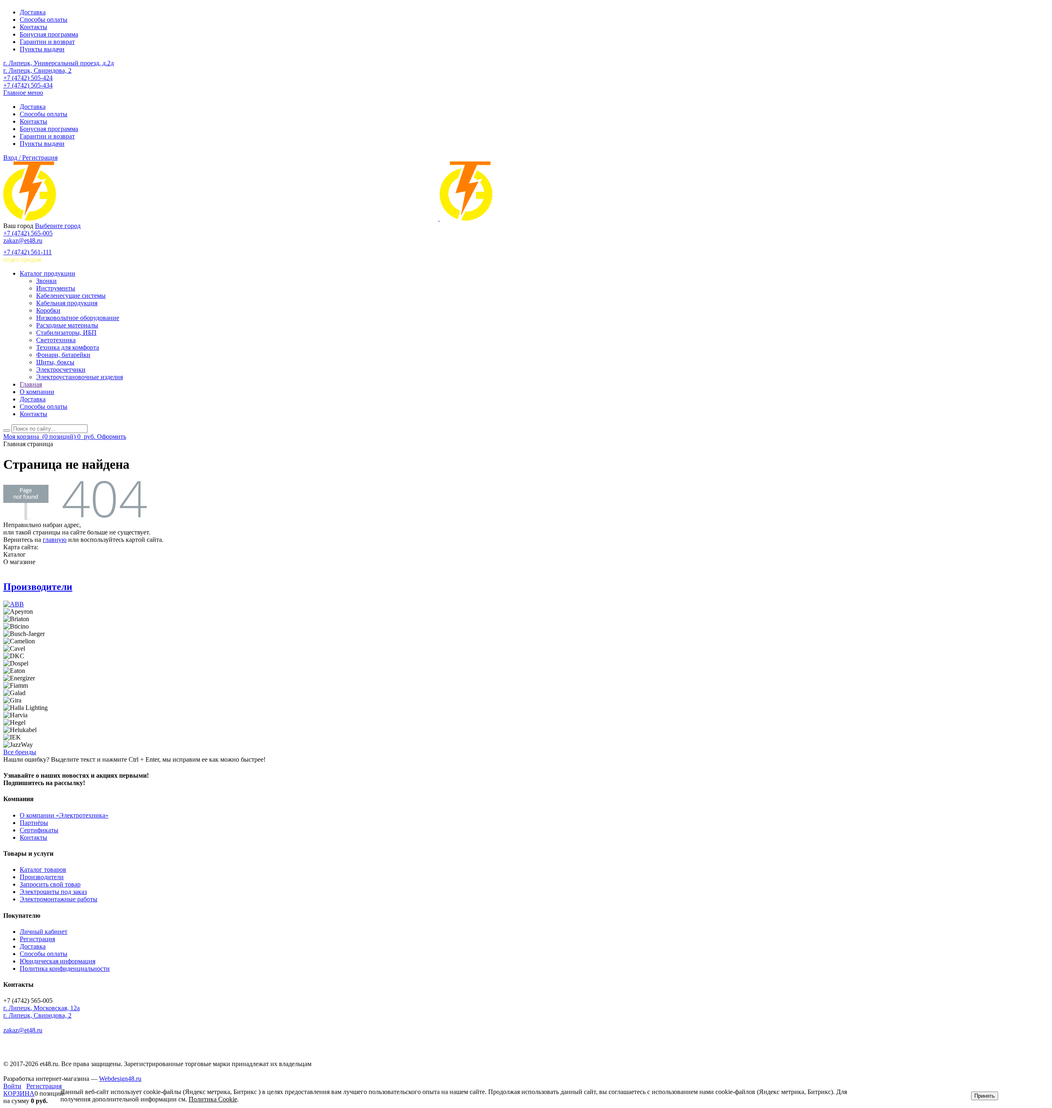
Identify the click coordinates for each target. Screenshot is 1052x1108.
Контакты (33, 26)
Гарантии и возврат (47, 41)
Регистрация (37, 938)
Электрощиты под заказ (53, 891)
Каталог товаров (43, 869)
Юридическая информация (57, 961)
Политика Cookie (213, 1099)
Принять (984, 1096)
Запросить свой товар (50, 884)
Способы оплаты (43, 19)
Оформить (111, 436)
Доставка (33, 12)
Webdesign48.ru (120, 1078)
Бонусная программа (49, 34)
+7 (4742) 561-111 (27, 252)
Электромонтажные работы (58, 899)
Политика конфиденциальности (65, 968)
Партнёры (34, 822)
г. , (41, 1007)
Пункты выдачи (42, 49)
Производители (37, 586)
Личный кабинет (43, 931)
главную (55, 539)
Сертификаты (39, 830)
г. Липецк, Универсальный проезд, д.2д (58, 63)
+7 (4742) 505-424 (28, 77)
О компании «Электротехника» (64, 815)
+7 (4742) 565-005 (28, 233)
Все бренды (19, 752)
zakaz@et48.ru (22, 240)
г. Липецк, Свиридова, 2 (37, 70)
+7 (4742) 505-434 (28, 85)
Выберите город (58, 225)
